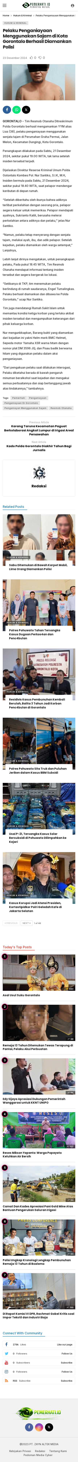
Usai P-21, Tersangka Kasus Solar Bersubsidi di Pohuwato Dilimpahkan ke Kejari (37, 838)
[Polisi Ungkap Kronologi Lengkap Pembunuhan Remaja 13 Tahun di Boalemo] (39, 1238)
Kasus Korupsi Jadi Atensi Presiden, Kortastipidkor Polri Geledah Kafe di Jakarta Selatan (35, 907)
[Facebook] (29, 1427)
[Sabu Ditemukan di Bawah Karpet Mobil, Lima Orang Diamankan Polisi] (39, 540)
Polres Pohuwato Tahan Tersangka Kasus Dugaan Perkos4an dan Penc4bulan (34, 634)
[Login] (72, 5)
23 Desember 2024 (15, 57)
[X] (49, 1427)
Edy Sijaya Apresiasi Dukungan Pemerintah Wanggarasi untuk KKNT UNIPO (34, 1101)
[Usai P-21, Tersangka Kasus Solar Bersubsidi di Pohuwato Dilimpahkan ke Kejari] (39, 809)
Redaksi (39, 486)
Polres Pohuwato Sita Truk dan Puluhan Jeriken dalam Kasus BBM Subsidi (38, 771)
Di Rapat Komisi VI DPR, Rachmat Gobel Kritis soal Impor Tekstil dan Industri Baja (38, 1315)
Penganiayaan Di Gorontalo (21, 403)
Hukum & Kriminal (15, 23)
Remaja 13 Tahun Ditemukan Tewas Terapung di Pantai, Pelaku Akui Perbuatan (38, 1047)
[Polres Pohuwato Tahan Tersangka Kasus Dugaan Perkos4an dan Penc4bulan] (39, 605)
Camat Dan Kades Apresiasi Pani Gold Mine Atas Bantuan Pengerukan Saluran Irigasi (38, 1208)
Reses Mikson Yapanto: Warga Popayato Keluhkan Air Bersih (32, 1154)
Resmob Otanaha (61, 408)
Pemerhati (18, 398)
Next (26, 923)
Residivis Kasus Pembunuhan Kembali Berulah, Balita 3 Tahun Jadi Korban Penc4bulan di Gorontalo (37, 703)
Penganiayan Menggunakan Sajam (25, 408)
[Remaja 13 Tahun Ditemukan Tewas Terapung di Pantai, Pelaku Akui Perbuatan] (39, 1023)
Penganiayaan (37, 398)
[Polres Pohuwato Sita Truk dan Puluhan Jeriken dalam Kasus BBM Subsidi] (39, 743)
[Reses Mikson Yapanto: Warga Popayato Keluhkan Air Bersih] (39, 1130)
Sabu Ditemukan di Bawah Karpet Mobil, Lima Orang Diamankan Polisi (38, 567)
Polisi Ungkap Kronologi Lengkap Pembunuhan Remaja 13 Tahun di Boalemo (37, 1262)
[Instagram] (39, 1427)
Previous (12, 923)
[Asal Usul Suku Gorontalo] (39, 973)
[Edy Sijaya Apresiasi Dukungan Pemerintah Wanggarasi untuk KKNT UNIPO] (39, 1076)
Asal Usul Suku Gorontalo (21, 995)
